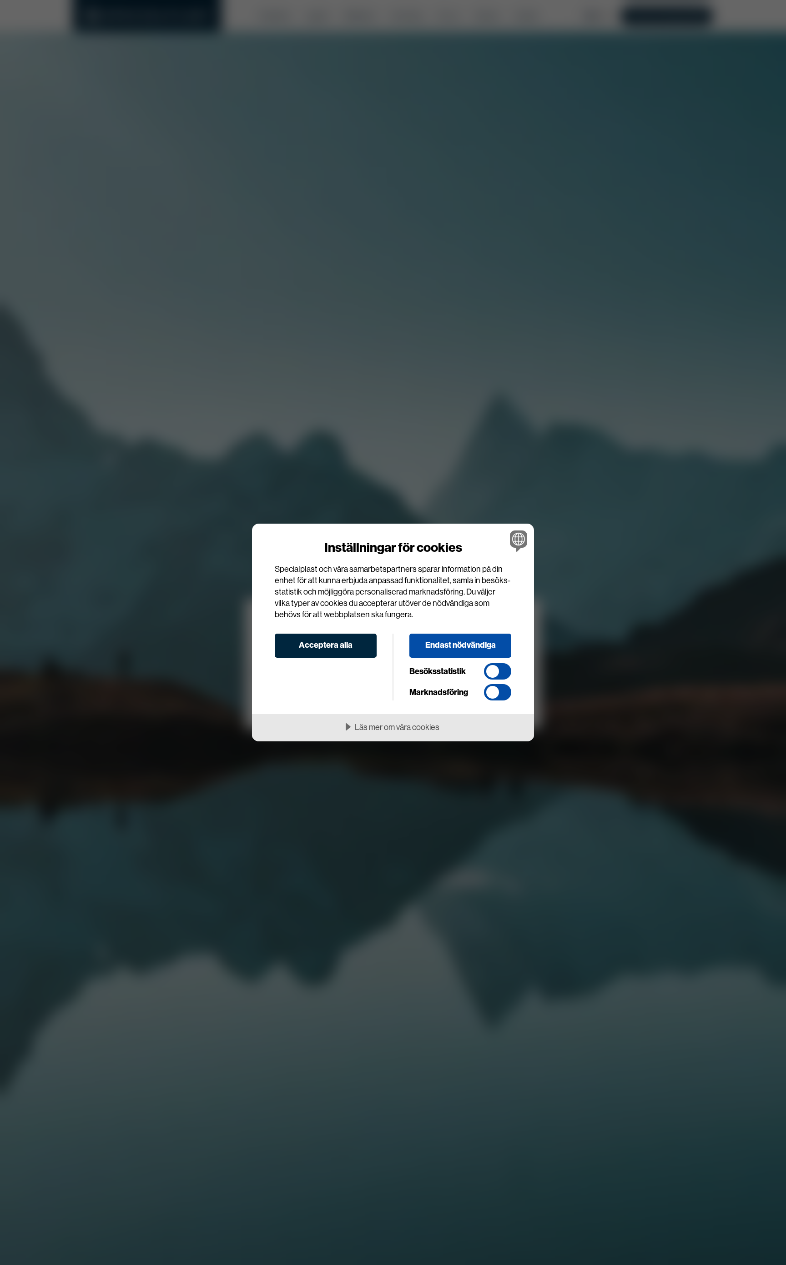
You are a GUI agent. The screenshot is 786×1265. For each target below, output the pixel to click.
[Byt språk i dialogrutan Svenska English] (517, 541)
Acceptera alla (326, 645)
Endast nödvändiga (460, 645)
